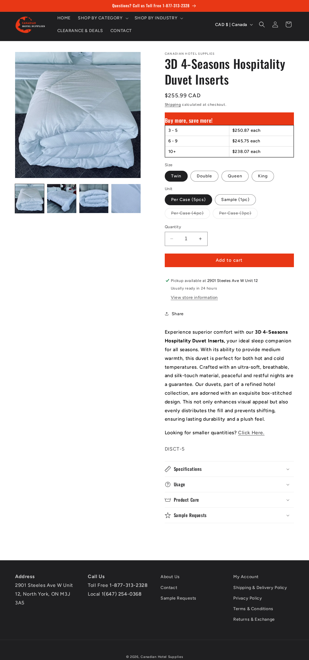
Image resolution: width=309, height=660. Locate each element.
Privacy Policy (247, 598)
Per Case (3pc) (238, 214)
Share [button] (178, 313)
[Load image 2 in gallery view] (61, 198)
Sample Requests (178, 598)
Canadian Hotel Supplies (162, 657)
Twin (176, 176)
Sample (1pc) (235, 199)
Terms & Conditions (253, 608)
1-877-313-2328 (129, 585)
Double (204, 176)
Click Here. (251, 432)
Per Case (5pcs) (188, 199)
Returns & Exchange (254, 619)
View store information (194, 297)
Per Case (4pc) (190, 214)
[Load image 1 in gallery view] (29, 198)
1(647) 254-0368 (122, 594)
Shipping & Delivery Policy (260, 587)
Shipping (173, 104)
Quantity (173, 227)
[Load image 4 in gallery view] (125, 198)
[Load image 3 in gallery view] (93, 198)
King (263, 176)
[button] (102, 18)
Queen (235, 176)
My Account (246, 576)
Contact (169, 587)
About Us (170, 576)
